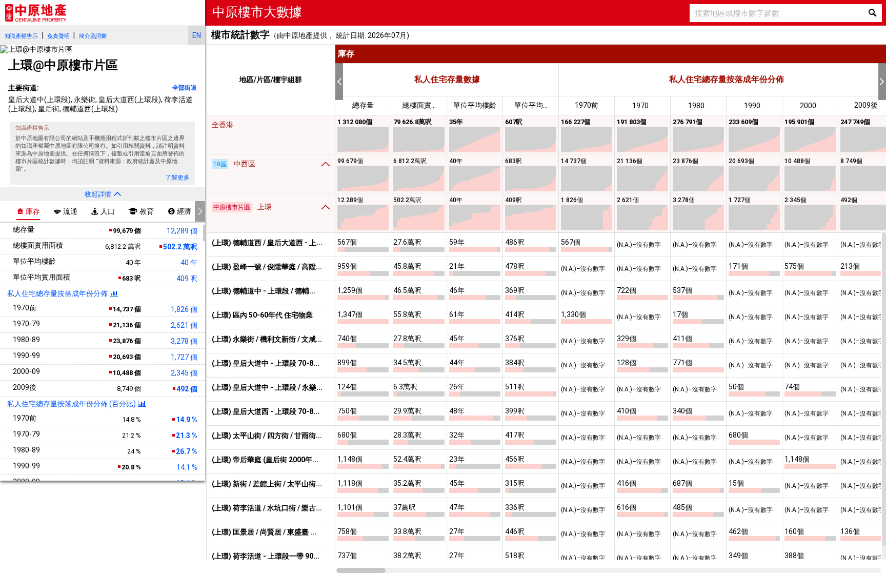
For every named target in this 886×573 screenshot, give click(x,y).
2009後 (866, 105)
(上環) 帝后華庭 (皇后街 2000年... (265, 460)
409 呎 (186, 278)
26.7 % (185, 451)
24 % (134, 451)
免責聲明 (58, 36)
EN (196, 35)
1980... (698, 106)
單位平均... (531, 105)
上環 (242, 207)
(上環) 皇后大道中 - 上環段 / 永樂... (267, 387)
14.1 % (186, 467)
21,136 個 (126, 325)
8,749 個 (129, 388)
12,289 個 (182, 231)
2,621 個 (184, 325)
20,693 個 (126, 357)
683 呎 (130, 278)
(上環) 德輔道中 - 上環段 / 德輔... (263, 291)
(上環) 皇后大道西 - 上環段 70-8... (265, 411)
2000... (810, 106)
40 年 (188, 263)
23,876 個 (126, 341)
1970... (642, 106)
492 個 (186, 389)
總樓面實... (419, 105)
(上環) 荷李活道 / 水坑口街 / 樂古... (267, 508)
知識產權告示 (21, 36)
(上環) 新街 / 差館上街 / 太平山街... (267, 484)
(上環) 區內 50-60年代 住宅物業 (262, 315)
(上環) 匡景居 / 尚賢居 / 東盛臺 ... (264, 532)
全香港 (222, 125)
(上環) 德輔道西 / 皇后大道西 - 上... (267, 243)
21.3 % (185, 435)
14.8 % (131, 419)
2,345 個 (184, 373)
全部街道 (184, 87)
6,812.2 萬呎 (123, 246)
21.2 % (131, 435)
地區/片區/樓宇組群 (270, 79)
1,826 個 (184, 309)
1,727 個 (184, 357)
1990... (754, 106)
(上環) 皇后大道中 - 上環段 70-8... (265, 363)
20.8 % (130, 467)
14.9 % (185, 420)
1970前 (586, 105)
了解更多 (177, 177)
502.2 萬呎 (179, 247)
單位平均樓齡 (474, 105)
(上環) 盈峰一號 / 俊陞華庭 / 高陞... (267, 267)
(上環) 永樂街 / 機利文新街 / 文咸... (267, 339)
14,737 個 (126, 309)
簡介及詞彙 (93, 36)
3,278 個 (184, 341)
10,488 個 (126, 373)
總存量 (363, 105)
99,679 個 (126, 230)
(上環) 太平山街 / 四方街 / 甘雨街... (267, 435)
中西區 (234, 164)
